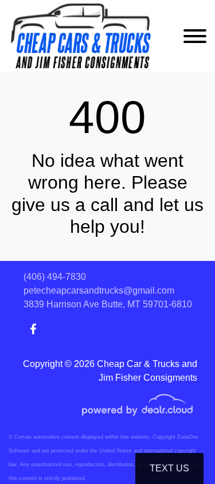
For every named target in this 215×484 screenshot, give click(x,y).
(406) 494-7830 (55, 277)
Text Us (169, 468)
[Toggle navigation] (195, 36)
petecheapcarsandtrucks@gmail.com (99, 290)
